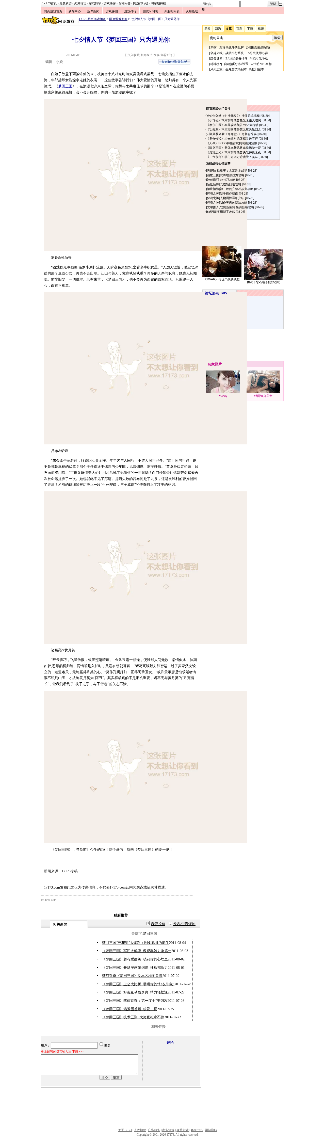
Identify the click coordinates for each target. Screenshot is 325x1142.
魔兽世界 (216, 58)
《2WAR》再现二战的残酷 (221, 279)
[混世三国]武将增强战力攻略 (225, 175)
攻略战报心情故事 (218, 163)
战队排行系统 (234, 53)
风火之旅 (216, 69)
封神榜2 (215, 64)
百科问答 (124, 3)
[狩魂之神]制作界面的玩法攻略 (226, 202)
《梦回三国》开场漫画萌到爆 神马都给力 (135, 968)
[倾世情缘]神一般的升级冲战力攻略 (229, 189)
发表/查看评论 (162, 55)
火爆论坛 (80, 3)
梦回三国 (65, 86)
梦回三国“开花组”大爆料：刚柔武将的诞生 (135, 943)
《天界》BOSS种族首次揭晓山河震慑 (231, 143)
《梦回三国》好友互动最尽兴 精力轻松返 (135, 992)
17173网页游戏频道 (92, 19)
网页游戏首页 (53, 11)
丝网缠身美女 (263, 396)
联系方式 (182, 1130)
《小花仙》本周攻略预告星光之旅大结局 (233, 120)
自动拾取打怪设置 (236, 64)
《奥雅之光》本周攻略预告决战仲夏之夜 (233, 152)
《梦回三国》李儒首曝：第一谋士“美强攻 (135, 1001)
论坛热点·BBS (216, 293)
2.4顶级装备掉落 (236, 58)
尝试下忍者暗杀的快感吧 (263, 282)
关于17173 (125, 1130)
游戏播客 (110, 3)
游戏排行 (130, 11)
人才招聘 (140, 1130)
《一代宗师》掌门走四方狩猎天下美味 (232, 157)
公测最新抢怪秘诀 (258, 47)
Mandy (223, 396)
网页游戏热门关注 (218, 108)
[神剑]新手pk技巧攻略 (220, 180)
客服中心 (197, 1130)
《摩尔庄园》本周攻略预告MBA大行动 (232, 125)
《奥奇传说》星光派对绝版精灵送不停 (232, 138)
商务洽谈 (168, 1130)
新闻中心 (75, 11)
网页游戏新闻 (118, 19)
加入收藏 (133, 55)
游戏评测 (112, 11)
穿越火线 (216, 53)
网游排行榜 (140, 3)
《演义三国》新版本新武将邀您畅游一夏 (233, 148)
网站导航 (211, 1130)
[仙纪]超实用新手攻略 (220, 212)
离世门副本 (256, 69)
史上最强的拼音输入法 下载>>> (62, 1051)
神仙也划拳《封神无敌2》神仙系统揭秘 (233, 116)
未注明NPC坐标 (261, 64)
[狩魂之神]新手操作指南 (222, 193)
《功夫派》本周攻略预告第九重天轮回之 (233, 129)
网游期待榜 (158, 3)
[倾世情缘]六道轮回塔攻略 (223, 184)
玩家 (211, 364)
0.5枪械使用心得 (257, 53)
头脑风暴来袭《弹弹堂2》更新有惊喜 (231, 134)
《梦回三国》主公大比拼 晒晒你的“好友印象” (138, 984)
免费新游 (65, 3)
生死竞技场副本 (236, 69)
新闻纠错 (146, 55)
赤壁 (213, 47)
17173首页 (49, 3)
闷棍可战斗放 (259, 58)
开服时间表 (172, 11)
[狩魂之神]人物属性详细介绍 (225, 198)
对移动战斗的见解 (231, 47)
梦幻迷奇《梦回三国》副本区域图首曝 (132, 976)
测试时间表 (150, 11)
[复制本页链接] (174, 63)
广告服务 (154, 1130)
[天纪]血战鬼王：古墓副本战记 (226, 170)
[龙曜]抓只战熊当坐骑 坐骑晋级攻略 (230, 207)
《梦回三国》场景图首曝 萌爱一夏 (129, 1009)
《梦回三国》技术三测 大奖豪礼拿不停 (133, 1017)
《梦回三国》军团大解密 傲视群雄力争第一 (136, 951)
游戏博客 (95, 3)
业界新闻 (93, 11)
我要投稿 (158, 924)
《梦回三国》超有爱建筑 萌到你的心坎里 (135, 959)
